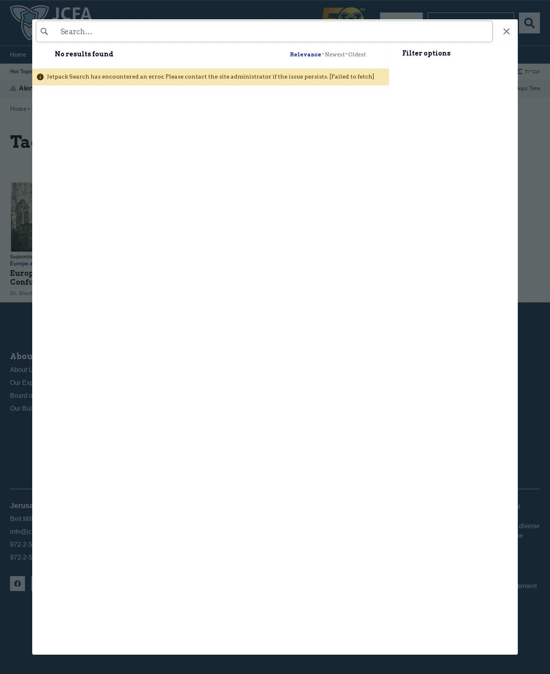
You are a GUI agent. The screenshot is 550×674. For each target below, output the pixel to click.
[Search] (263, 31)
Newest (335, 55)
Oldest (357, 55)
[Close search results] (506, 31)
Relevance (305, 55)
